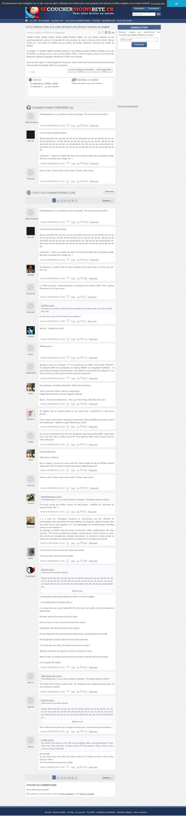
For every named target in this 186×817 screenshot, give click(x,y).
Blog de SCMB (124, 21)
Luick (38, 33)
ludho (30, 558)
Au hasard (44, 21)
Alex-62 (30, 141)
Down (81, 125)
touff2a (31, 442)
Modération (108, 21)
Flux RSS (91, 812)
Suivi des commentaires (77, 21)
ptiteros (31, 682)
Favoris (96, 21)
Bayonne (30, 527)
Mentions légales (124, 812)
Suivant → (107, 200)
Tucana (31, 503)
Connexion (154, 8)
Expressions (60, 33)
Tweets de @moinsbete (128, 106)
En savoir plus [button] (158, 3)
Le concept (80, 812)
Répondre (94, 126)
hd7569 (30, 275)
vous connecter (67, 794)
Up (78, 125)
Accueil (48, 812)
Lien (73, 126)
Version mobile (59, 812)
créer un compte (87, 794)
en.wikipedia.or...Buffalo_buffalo (44, 83)
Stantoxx (30, 419)
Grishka (30, 336)
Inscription (139, 8)
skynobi (30, 707)
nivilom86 (31, 312)
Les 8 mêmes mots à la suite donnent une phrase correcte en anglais (68, 26)
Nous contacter (140, 812)
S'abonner (109, 191)
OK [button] (176, 3)
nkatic (30, 354)
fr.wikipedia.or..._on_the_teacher (45, 86)
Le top (33, 21)
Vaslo (30, 393)
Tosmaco (31, 178)
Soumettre (57, 21)
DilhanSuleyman (32, 122)
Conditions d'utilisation (106, 812)
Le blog (70, 812)
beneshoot (30, 293)
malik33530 (31, 373)
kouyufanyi (30, 576)
